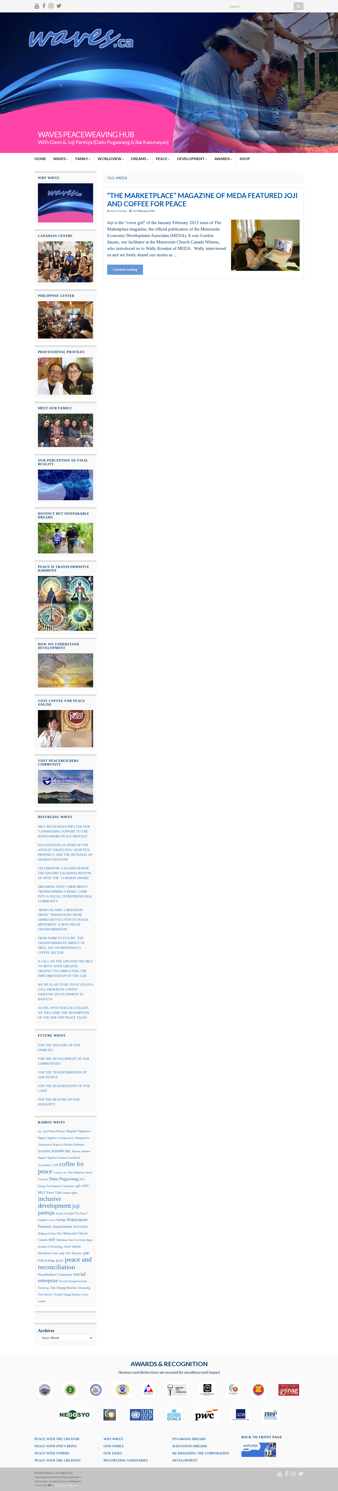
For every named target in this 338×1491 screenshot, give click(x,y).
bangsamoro (66, 1138)
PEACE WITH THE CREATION (57, 1460)
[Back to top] (327, 1480)
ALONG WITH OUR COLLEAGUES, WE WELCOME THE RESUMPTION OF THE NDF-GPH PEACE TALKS (63, 1012)
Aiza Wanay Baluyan (54, 1131)
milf (52, 1239)
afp (39, 1131)
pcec (60, 1260)
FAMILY (82, 158)
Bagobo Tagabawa (48, 1138)
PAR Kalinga (46, 1260)
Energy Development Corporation (56, 1186)
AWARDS (222, 158)
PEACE (162, 158)
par (86, 1253)
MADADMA (81, 1226)
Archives (46, 1330)
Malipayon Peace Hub (50, 1233)
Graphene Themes (66, 1485)
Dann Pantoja (119, 211)
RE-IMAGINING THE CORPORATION (200, 1453)
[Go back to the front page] (169, 82)
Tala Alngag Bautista (63, 1287)
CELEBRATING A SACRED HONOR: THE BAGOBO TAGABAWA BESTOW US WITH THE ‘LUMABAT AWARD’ (64, 873)
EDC (82, 1179)
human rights (70, 1192)
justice (52, 1220)
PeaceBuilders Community (55, 1274)
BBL (68, 1151)
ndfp (62, 1253)
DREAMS (139, 158)
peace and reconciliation (65, 1263)
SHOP (245, 158)
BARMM (58, 1151)
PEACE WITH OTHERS (51, 1453)
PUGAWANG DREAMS (189, 1439)
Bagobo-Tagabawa (78, 1131)
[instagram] (51, 5)
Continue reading (125, 269)
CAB (55, 1165)
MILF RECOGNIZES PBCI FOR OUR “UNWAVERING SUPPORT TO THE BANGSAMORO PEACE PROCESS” (64, 831)
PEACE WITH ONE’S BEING (55, 1446)
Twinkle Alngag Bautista (67, 1294)
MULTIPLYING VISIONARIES (125, 1460)
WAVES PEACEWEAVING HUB (86, 134)
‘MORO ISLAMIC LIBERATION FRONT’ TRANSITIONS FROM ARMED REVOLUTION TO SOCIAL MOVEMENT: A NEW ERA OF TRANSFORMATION (63, 919)
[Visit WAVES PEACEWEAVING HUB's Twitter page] (58, 5)
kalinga (61, 1220)
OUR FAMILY (113, 1446)
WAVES (59, 158)
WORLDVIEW (110, 158)
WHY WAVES (113, 1439)
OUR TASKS (112, 1453)
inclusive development (54, 1202)
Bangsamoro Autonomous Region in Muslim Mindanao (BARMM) (63, 1144)
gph (78, 1186)
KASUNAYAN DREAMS (189, 1446)
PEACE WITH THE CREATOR (56, 1439)
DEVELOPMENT (191, 158)
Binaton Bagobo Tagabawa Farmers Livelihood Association (64, 1158)
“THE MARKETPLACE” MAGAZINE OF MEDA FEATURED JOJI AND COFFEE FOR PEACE (202, 199)
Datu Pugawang (63, 1178)
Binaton (76, 1151)
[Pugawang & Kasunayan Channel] (36, 5)
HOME (40, 158)
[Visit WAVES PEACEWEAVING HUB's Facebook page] (44, 5)
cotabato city (60, 1172)
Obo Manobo (74, 1253)
